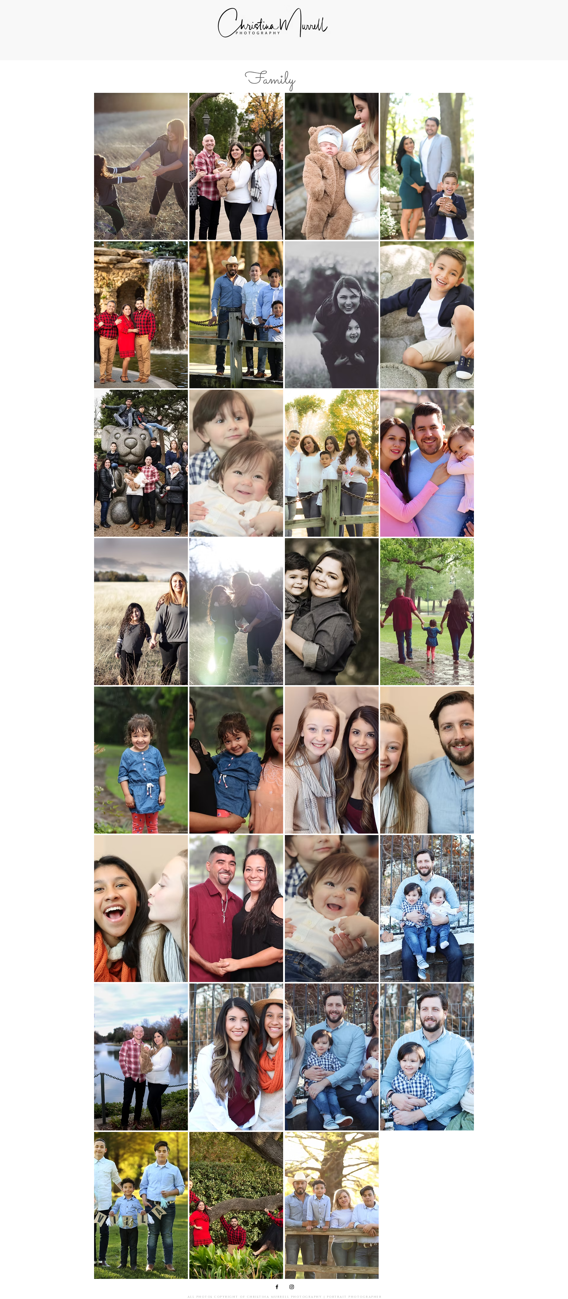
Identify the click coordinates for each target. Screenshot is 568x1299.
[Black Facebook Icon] (277, 1287)
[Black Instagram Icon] (292, 1287)
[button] (141, 166)
